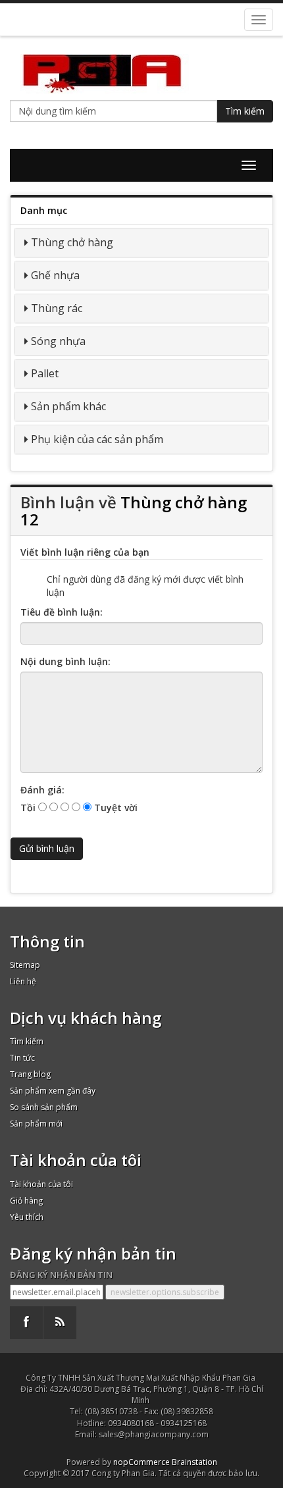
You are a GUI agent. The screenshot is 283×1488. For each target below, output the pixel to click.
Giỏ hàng (26, 1200)
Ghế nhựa (55, 275)
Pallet (45, 373)
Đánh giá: (42, 790)
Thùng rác (56, 308)
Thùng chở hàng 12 (133, 510)
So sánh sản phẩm (44, 1107)
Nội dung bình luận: (65, 661)
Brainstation (194, 1462)
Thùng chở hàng (72, 242)
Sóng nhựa (58, 341)
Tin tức (22, 1057)
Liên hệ (23, 981)
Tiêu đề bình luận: (61, 612)
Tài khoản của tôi (41, 1184)
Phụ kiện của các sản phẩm (97, 439)
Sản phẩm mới (36, 1123)
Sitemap (25, 964)
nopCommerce (141, 1462)
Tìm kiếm (245, 111)
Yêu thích (26, 1217)
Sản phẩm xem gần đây (52, 1090)
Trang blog (30, 1074)
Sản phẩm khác (68, 406)
